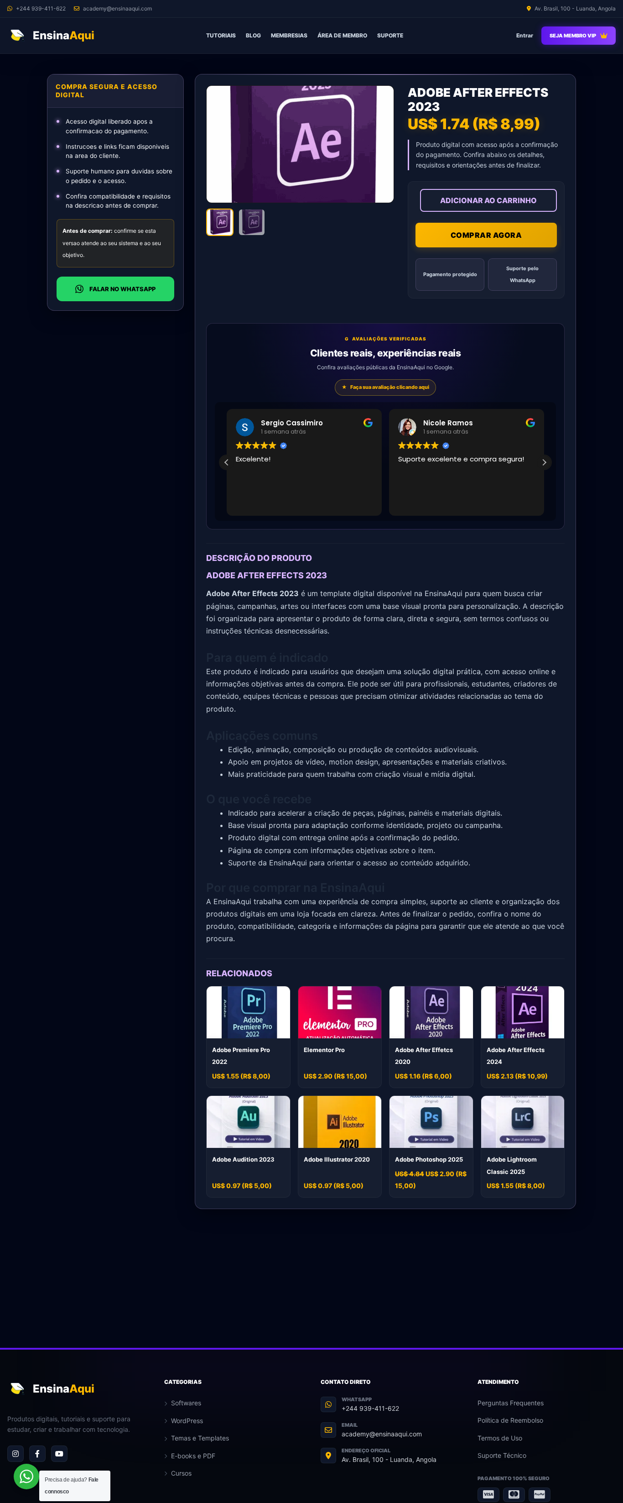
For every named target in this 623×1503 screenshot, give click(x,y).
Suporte (390, 35)
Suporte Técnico (502, 1455)
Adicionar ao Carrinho (488, 200)
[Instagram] (15, 1453)
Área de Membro (342, 35)
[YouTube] (59, 1453)
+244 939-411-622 (370, 1408)
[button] (544, 462)
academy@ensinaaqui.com (382, 1434)
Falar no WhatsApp (122, 289)
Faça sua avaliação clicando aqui (385, 387)
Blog (253, 35)
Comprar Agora (486, 235)
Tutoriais (221, 35)
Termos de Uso (500, 1438)
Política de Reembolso (510, 1420)
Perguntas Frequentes (511, 1403)
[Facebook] (37, 1453)
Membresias (289, 35)
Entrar (524, 35)
